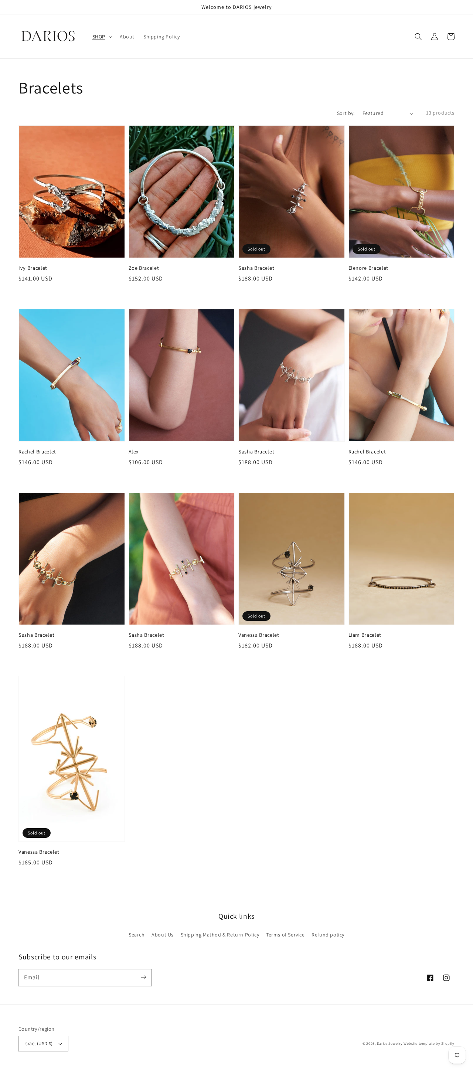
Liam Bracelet (365, 634)
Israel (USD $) (38, 1043)
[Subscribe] (143, 977)
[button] (418, 36)
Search (137, 934)
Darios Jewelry (390, 1043)
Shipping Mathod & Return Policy (220, 934)
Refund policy (328, 934)
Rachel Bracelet (37, 451)
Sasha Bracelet (256, 267)
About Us (163, 934)
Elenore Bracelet (368, 267)
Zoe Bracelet (144, 267)
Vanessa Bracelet (258, 634)
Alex (134, 451)
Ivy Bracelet (32, 267)
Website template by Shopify (429, 1043)
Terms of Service (285, 934)
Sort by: (346, 113)
